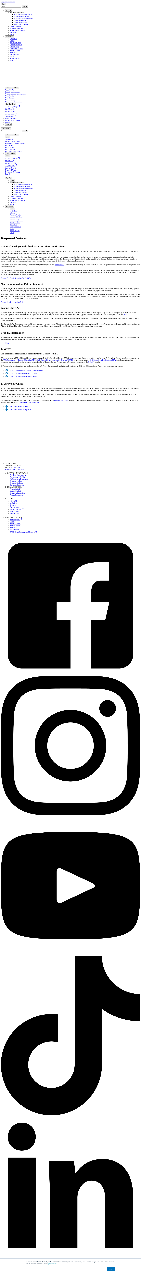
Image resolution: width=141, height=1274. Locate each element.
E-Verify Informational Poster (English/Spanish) (26, 370)
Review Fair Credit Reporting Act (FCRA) (16, 278)
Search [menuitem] (8, 124)
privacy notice (52, 1264)
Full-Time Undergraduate (19, 475)
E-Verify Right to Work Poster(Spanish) (23, 376)
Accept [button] (111, 1269)
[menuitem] (12, 88)
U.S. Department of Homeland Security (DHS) (19, 360)
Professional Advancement (19, 479)
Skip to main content (8, 2)
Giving (12, 522)
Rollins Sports (15, 520)
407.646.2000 (15, 467)
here (125, 314)
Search (25, 6)
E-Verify (91, 362)
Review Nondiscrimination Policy (12, 302)
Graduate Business (16, 483)
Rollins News (15, 511)
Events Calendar (16, 509)
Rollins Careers (15, 526)
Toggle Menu (6, 128)
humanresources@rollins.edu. (29, 402)
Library (12, 501)
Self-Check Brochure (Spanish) (20, 410)
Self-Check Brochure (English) (20, 406)
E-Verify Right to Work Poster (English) (23, 373)
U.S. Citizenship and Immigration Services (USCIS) (55, 360)
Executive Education (17, 485)
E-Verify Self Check (61, 400)
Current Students (16, 491)
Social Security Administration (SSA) (103, 360)
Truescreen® (59, 265)
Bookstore (13, 528)
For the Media (15, 530)
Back (7, 137)
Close (3, 4)
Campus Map (14, 507)
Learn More (5, 343)
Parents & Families (16, 495)
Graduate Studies (16, 481)
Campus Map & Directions (14, 469)
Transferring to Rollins (18, 477)
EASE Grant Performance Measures (22, 532)
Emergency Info (15, 513)
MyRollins (14, 503)
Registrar (13, 505)
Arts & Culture (15, 524)
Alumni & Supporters (17, 493)
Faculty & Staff (15, 489)
